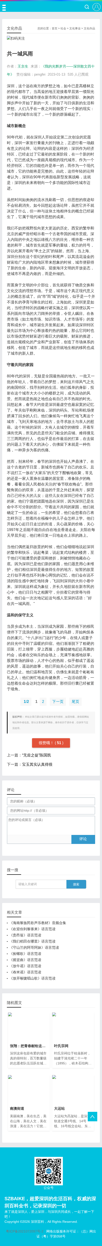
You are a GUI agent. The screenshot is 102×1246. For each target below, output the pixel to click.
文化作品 (89, 28)
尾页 (75, 702)
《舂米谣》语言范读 (25, 972)
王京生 (23, 66)
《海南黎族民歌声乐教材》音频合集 (37, 923)
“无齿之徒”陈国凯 (36, 755)
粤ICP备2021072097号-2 (24, 1231)
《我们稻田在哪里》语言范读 (32, 941)
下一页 (58, 702)
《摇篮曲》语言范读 (25, 960)
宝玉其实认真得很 (37, 764)
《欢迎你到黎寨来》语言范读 (32, 929)
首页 (54, 28)
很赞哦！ (47, 743)
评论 (83, 839)
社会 (63, 28)
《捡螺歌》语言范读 (25, 954)
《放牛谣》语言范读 (25, 966)
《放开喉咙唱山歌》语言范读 (32, 978)
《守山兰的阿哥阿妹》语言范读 (34, 947)
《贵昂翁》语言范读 (25, 935)
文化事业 (75, 28)
